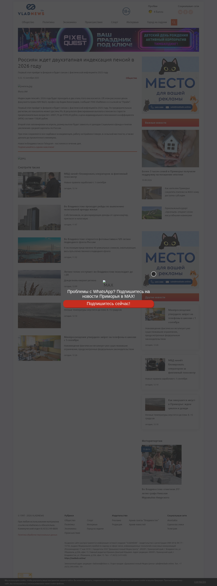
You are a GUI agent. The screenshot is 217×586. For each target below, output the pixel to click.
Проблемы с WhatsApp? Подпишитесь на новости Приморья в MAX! (108, 294)
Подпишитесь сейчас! (108, 303)
